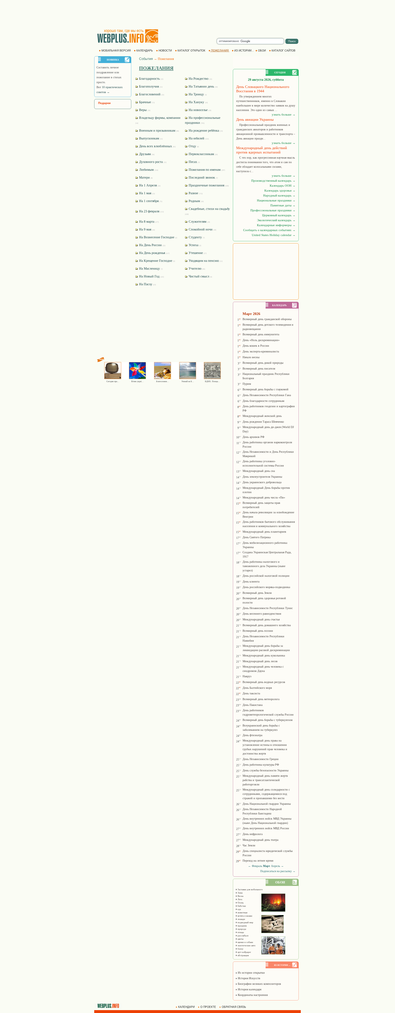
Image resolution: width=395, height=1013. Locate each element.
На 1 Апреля (149, 185)
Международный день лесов (260, 661)
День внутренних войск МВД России (266, 828)
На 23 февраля (151, 211)
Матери (145, 177)
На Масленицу (150, 268)
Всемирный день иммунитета (261, 334)
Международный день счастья (261, 619)
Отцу (193, 146)
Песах (194, 162)
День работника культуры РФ (261, 764)
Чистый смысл (200, 276)
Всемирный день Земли (257, 592)
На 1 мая (146, 193)
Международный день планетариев (264, 531)
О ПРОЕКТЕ (208, 1006)
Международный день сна (259, 471)
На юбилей (198, 138)
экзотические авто (246, 945)
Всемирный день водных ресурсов (264, 682)
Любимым (148, 169)
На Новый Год (151, 276)
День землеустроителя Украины (262, 476)
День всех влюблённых (157, 146)
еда (239, 909)
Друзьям (146, 154)
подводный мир (245, 922)
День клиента (251, 581)
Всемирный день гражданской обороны (267, 319)
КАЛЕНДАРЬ (145, 50)
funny (240, 948)
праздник (242, 925)
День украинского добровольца (262, 482)
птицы (240, 932)
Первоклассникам (203, 154)
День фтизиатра (252, 735)
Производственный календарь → (273, 180)
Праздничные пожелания (208, 185)
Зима (240, 892)
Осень (240, 902)
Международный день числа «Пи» (264, 497)
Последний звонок (203, 177)
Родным (196, 201)
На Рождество (200, 78)
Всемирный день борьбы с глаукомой (265, 389)
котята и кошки (244, 916)
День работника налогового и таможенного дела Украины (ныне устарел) (264, 566)
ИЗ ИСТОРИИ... (244, 50)
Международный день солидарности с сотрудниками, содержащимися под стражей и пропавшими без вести (266, 794)
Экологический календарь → (276, 220)
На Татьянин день (203, 86)
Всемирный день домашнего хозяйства (267, 625)
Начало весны (251, 357)
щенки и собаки (245, 942)
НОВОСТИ (165, 50)
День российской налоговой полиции (266, 575)
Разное (195, 193)
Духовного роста (152, 162)
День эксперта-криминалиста (261, 351)
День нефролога (253, 834)
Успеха (194, 245)
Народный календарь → (279, 195)
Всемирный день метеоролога (261, 699)
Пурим (247, 383)
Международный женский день (262, 416)
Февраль (257, 866)
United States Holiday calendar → (273, 235)
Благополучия (150, 86)
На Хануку (198, 102)
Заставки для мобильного (250, 889)
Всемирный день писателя (259, 368)
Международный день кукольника (264, 655)
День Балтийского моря (257, 687)
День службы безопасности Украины (265, 770)
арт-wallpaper (244, 952)
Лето (239, 899)
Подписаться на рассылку (277, 871)
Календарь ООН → (282, 185)
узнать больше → (283, 114)
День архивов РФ (253, 437)
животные (242, 912)
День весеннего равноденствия (262, 613)
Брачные (146, 102)
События (146, 59)
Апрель (275, 866)
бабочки (241, 906)
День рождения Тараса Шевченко (263, 421)
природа (241, 929)
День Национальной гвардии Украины (267, 803)
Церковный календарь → (278, 215)
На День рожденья (154, 253)
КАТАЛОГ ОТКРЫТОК (191, 50)
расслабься (242, 935)
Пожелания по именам (206, 169)
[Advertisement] (197, 14)
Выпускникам (150, 138)
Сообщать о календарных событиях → (269, 230)
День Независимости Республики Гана (267, 395)
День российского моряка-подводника (266, 587)
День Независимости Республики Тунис (268, 608)
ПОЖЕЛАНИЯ (219, 50)
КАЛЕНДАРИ (186, 1006)
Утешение (197, 253)
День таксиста (251, 693)
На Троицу (197, 94)
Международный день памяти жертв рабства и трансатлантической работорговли (265, 780)
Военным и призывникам (158, 130)
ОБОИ (262, 50)
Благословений (151, 94)
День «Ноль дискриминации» (261, 340)
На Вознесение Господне (157, 237)
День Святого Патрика (257, 537)
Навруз (247, 676)
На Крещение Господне (156, 260)
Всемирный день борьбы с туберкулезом (268, 720)
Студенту (196, 237)
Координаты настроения (252, 995)
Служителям (199, 221)
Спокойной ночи (202, 229)
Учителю (196, 268)
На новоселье (199, 110)
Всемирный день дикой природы (263, 362)
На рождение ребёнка (205, 130)
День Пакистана (253, 705)
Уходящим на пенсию (205, 260)
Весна (240, 896)
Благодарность (150, 78)
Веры (144, 110)
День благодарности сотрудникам (263, 400)
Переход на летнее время (258, 860)
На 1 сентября (150, 201)
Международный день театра (260, 839)
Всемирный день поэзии (258, 630)
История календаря (249, 989)
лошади (241, 919)
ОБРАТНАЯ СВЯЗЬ (234, 1006)
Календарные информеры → (276, 225)
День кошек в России (256, 345)
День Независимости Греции (261, 759)
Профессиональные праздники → (272, 210)
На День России (151, 245)
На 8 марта (148, 221)
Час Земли (249, 845)
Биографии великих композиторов (259, 983)
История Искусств (248, 978)
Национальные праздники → (276, 200)
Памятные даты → (282, 205)
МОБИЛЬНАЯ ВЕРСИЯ (116, 50)
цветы (240, 939)
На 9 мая (146, 229)
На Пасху (147, 284)
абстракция (243, 955)
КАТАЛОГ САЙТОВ (283, 50)
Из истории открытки (251, 972)
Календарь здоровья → (279, 190)
